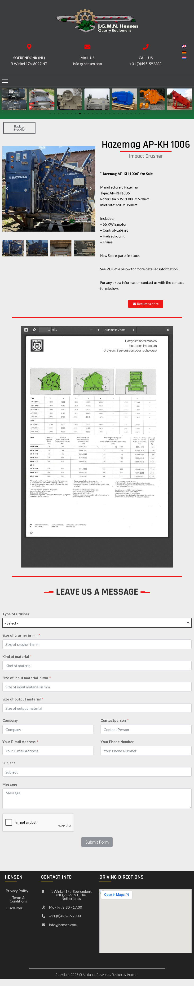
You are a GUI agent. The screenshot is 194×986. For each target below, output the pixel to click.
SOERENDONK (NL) (29, 58)
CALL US (146, 58)
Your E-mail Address (18, 742)
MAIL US (87, 58)
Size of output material (21, 699)
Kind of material (15, 656)
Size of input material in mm (25, 678)
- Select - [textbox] (11, 623)
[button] (50, 113)
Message (9, 784)
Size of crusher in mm (19, 635)
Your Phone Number (117, 742)
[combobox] (97, 623)
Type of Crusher (15, 614)
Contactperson (113, 720)
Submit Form (97, 842)
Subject (8, 763)
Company (10, 720)
